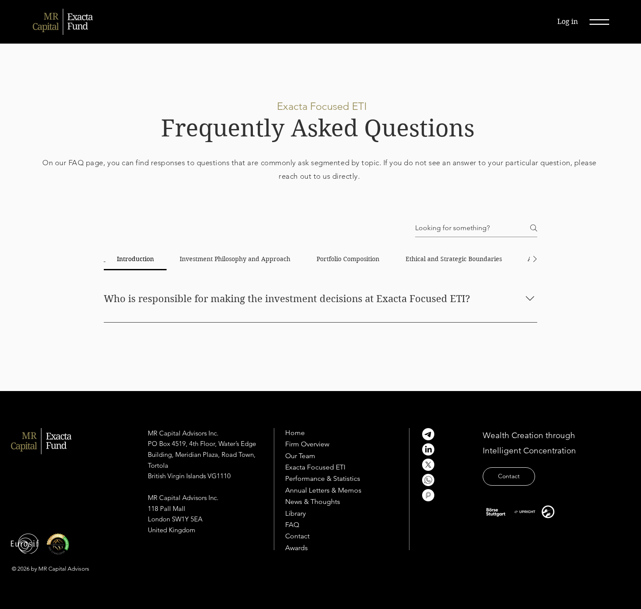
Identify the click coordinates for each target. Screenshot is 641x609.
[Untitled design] (428, 480)
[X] (428, 465)
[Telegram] (428, 434)
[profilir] (428, 495)
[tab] (135, 259)
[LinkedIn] (428, 449)
